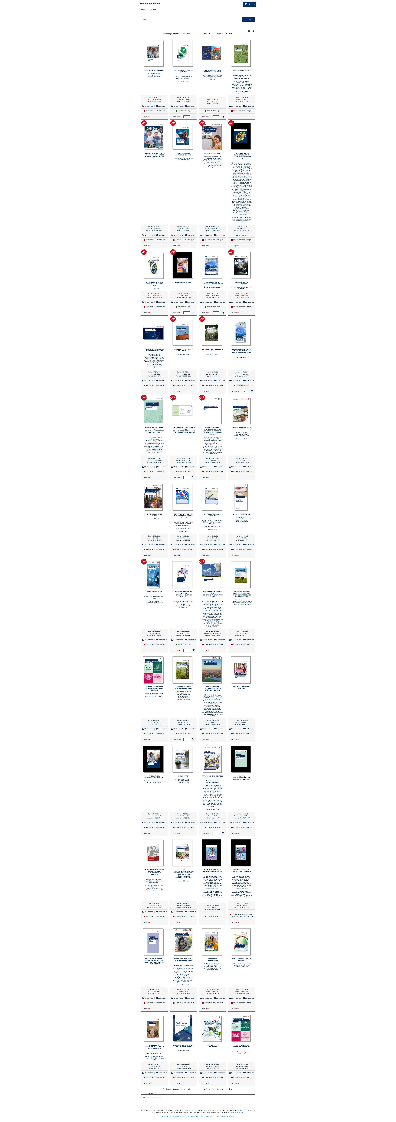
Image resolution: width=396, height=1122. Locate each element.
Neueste (176, 34)
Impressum (209, 1116)
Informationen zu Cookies (225, 1116)
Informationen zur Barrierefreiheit (173, 1116)
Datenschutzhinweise (195, 1116)
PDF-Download (149, 106)
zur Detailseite (242, 235)
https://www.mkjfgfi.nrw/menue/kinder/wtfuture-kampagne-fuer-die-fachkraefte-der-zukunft (218, 896)
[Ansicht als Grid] (248, 31)
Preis (188, 34)
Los (249, 20)
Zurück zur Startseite (148, 9)
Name (183, 34)
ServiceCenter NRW (237, 1112)
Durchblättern (162, 106)
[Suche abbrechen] (236, 19)
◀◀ (205, 34)
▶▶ (230, 34)
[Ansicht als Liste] (253, 31)
